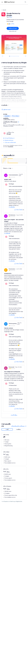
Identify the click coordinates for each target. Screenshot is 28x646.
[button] (18, 122)
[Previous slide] (2, 56)
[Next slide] (25, 56)
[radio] (7, 429)
